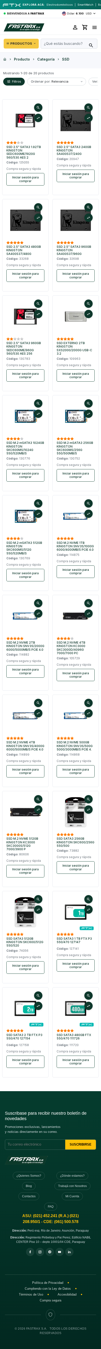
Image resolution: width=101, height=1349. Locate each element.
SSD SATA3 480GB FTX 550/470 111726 (74, 1036)
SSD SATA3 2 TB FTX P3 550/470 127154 (24, 1036)
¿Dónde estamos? (72, 1175)
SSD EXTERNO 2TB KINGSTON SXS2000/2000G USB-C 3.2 (74, 348)
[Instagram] (40, 1252)
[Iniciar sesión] (75, 27)
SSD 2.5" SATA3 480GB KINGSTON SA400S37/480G (23, 250)
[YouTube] (59, 1252)
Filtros (16, 81)
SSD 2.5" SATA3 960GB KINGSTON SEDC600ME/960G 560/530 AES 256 (23, 348)
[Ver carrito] (85, 27)
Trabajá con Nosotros (72, 1186)
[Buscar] (91, 45)
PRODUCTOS (21, 43)
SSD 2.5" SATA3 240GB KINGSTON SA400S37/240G (74, 150)
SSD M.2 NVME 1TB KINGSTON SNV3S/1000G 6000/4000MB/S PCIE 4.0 (75, 546)
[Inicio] (5, 59)
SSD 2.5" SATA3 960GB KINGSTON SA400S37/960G (74, 250)
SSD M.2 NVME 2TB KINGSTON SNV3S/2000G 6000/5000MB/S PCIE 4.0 (25, 646)
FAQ (50, 1206)
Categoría (46, 59)
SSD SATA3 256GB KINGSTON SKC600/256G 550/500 (75, 842)
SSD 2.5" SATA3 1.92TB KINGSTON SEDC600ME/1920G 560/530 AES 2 (23, 152)
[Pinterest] (50, 1252)
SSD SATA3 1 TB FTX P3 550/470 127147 (74, 940)
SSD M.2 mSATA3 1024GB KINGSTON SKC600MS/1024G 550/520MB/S (25, 448)
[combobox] (69, 44)
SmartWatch (85, 4)
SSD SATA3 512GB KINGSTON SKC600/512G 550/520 (24, 942)
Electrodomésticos (60, 4)
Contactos (29, 1196)
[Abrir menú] (94, 27)
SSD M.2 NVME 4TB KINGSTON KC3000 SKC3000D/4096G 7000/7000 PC (71, 648)
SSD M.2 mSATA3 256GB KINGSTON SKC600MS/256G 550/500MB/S (75, 448)
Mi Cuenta (72, 1196)
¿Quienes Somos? (28, 1175)
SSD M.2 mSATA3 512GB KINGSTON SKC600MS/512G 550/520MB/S (24, 548)
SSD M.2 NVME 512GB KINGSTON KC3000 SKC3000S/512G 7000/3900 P (22, 844)
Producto (22, 59)
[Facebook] (30, 1252)
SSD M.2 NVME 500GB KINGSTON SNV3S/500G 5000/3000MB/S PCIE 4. (75, 746)
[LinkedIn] (69, 1252)
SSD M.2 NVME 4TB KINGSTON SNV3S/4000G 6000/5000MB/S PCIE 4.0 (25, 746)
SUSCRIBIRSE (80, 1144)
